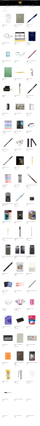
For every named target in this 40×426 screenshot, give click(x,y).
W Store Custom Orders (35, 0)
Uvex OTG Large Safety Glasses (6, 42)
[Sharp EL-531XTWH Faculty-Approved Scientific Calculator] (20, 249)
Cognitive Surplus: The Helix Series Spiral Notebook (19, 363)
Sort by (3, 10)
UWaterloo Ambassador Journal (18, 221)
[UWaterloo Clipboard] (32, 36)
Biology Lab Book (4, 78)
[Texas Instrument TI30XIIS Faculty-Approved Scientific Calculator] (8, 197)
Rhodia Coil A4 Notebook (5, 362)
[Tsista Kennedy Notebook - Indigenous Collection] (20, 267)
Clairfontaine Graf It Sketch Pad (30, 308)
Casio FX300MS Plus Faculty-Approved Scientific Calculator (31, 256)
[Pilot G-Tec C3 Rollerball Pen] (32, 374)
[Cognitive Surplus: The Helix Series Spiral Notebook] (20, 356)
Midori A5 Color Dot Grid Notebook (18, 344)
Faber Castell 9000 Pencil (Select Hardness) (31, 290)
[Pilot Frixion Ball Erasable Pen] (20, 302)
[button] (37, 2)
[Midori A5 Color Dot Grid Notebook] (20, 338)
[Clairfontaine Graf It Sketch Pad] (32, 302)
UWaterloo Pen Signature (29, 78)
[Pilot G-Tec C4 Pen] (8, 302)
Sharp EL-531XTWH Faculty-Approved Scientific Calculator (20, 256)
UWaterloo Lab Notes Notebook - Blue (6, 60)
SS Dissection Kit (4, 95)
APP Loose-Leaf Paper (5, 415)
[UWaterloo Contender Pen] (8, 160)
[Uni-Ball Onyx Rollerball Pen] (8, 142)
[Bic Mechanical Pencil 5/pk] (8, 374)
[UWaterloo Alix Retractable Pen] (20, 72)
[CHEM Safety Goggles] (32, 124)
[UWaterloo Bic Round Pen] (20, 88)
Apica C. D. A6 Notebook (29, 113)
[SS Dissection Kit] (8, 88)
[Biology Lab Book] (8, 72)
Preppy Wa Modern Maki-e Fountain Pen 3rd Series (31, 185)
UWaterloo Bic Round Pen (17, 95)
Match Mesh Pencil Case (5, 344)
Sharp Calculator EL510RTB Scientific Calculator (31, 362)
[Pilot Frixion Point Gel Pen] (8, 178)
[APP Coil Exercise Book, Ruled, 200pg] (32, 215)
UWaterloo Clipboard (28, 42)
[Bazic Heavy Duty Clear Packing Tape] (20, 392)
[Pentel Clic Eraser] (20, 197)
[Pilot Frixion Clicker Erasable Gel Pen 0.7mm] (8, 124)
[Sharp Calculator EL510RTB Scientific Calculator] (32, 356)
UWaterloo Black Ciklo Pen (5, 273)
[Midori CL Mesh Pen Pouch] (20, 320)
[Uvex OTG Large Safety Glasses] (8, 36)
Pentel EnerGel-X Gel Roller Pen (30, 95)
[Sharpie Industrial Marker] (8, 392)
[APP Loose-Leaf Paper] (32, 392)
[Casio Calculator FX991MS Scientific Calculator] (8, 249)
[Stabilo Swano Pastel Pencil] (32, 231)
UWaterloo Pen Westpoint (5, 113)
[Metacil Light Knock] (20, 374)
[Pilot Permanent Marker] (20, 178)
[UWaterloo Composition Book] (20, 124)
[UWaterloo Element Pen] (32, 18)
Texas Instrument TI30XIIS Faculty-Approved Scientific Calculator (7, 204)
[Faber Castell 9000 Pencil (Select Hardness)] (32, 284)
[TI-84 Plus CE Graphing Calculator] (8, 215)
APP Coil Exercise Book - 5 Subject (6, 326)
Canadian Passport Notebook (17, 290)
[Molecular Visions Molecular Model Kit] (32, 338)
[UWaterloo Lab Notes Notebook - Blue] (8, 54)
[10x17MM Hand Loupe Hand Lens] (32, 197)
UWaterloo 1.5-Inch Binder (5, 290)
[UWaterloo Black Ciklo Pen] (8, 267)
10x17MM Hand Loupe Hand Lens (30, 203)
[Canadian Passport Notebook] (20, 284)
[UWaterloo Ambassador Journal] (20, 215)
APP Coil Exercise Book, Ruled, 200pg (30, 221)
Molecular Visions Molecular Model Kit (30, 344)
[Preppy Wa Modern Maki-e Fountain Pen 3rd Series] (32, 178)
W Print (31, 0)
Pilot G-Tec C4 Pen (4, 308)
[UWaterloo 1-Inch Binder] (20, 160)
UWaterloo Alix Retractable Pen (18, 78)
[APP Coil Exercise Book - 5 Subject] (8, 320)
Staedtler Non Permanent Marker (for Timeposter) (18, 238)
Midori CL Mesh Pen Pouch (17, 326)
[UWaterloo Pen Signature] (32, 72)
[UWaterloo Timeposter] (20, 36)
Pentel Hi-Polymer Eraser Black (18, 415)
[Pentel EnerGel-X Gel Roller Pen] (32, 88)
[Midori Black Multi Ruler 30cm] (32, 142)
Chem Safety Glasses (16, 60)
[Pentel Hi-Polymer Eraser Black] (20, 409)
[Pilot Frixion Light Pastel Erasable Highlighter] (8, 231)
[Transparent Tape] (32, 320)
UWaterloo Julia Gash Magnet (17, 113)
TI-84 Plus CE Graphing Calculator (6, 221)
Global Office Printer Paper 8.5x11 (30, 415)
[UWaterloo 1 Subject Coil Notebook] (20, 18)
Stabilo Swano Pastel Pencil (29, 238)
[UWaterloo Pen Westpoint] (8, 106)
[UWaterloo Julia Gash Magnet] (20, 106)
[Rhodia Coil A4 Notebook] (8, 356)
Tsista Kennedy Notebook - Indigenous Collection (18, 273)
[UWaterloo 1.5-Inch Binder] (8, 284)
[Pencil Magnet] (32, 160)
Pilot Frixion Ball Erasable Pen (17, 308)
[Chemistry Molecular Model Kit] (20, 142)
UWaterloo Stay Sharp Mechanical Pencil (31, 60)
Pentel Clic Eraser (16, 203)
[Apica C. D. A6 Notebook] (32, 106)
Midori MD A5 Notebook (29, 273)
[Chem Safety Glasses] (20, 54)
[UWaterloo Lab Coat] (8, 18)
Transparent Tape (28, 326)
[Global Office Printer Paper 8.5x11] (32, 409)
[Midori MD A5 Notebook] (32, 267)
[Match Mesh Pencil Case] (8, 338)
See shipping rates (10, 0)
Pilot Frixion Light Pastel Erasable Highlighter (7, 238)
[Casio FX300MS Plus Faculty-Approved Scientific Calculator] (32, 249)
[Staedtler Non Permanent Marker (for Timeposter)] (20, 231)
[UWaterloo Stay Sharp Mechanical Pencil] (32, 54)
